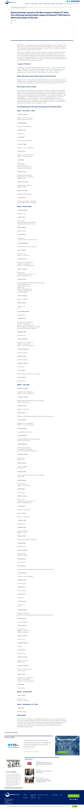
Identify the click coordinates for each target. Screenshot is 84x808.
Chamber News (33, 797)
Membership (69, 3)
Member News (38, 761)
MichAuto (27, 3)
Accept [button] (75, 806)
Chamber (37, 777)
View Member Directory (28, 748)
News (74, 3)
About (77, 3)
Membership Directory (75, 1)
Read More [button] (67, 806)
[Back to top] (81, 752)
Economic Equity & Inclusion (49, 3)
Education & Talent (34, 3)
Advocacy (41, 3)
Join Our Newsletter (73, 796)
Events (65, 3)
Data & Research (59, 3)
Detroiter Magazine (11, 772)
